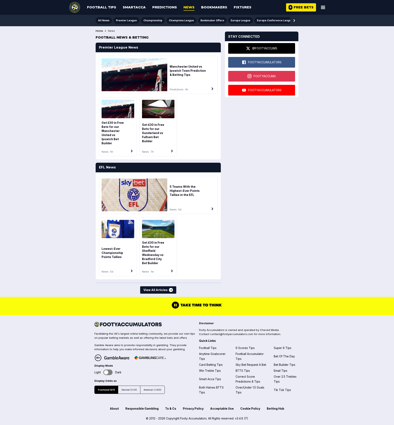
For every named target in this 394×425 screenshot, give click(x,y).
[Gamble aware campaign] (116, 357)
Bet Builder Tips (284, 364)
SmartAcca (134, 7)
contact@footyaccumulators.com (231, 334)
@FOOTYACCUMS (264, 48)
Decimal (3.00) (129, 390)
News (189, 7)
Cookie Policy (250, 408)
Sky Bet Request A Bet (251, 364)
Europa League (240, 20)
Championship (152, 20)
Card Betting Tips (211, 364)
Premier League (126, 20)
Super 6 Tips (282, 348)
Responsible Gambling (142, 408)
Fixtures (242, 7)
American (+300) (152, 390)
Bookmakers (214, 7)
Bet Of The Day (284, 356)
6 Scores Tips (245, 348)
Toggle (108, 372)
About (114, 408)
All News (103, 20)
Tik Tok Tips (282, 390)
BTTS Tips (243, 370)
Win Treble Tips (210, 370)
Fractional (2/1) (106, 390)
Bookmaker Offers (212, 20)
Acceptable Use (222, 408)
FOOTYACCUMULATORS (265, 62)
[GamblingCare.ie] (150, 358)
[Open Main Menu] (323, 7)
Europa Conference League (275, 20)
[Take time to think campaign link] (197, 308)
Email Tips (280, 370)
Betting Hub (275, 408)
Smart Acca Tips (210, 379)
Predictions (164, 7)
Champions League (181, 20)
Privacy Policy (193, 408)
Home (99, 31)
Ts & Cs (170, 408)
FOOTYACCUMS (265, 76)
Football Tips (101, 7)
